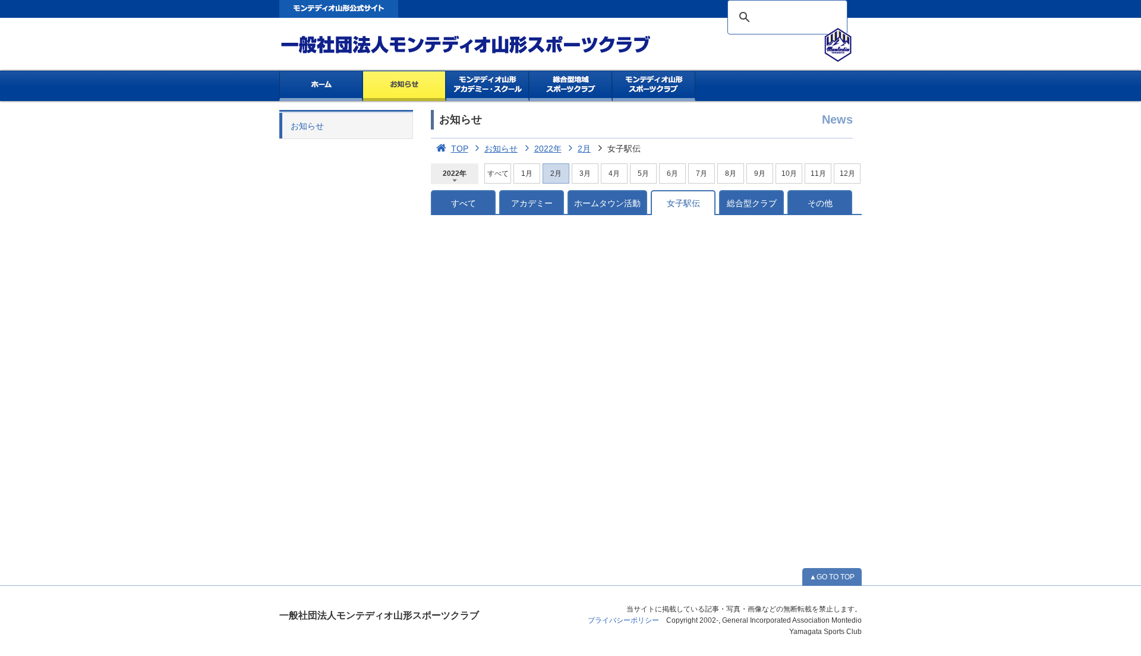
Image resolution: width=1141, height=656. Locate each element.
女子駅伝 (683, 203)
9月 (759, 173)
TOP (459, 148)
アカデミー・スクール (487, 86)
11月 (818, 173)
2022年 (548, 148)
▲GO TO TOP (832, 577)
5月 (643, 173)
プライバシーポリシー (623, 620)
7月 (701, 173)
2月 (584, 148)
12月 (847, 173)
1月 (526, 173)
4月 (614, 173)
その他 (820, 203)
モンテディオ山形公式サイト (338, 9)
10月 (789, 173)
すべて (498, 173)
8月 (730, 173)
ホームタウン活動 (607, 203)
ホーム (321, 86)
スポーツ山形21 (654, 86)
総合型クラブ (752, 203)
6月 (672, 173)
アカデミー (532, 203)
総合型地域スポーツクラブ (570, 86)
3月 (585, 173)
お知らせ (404, 86)
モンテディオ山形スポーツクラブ (487, 45)
